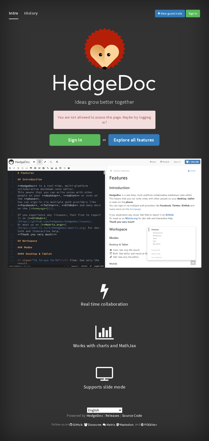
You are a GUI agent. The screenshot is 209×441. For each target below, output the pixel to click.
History (31, 13)
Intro (13, 13)
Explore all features (134, 140)
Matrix (110, 424)
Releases (113, 415)
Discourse (94, 424)
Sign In (193, 13)
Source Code (132, 415)
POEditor (150, 424)
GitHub (77, 424)
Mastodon (126, 424)
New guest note (171, 13)
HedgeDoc (95, 415)
